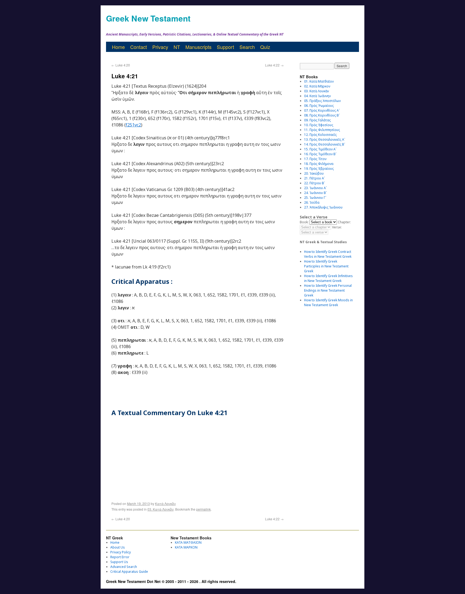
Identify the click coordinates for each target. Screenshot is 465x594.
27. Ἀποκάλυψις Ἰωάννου (323, 207)
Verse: (337, 227)
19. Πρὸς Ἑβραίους (319, 168)
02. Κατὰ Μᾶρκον (317, 86)
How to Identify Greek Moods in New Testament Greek (328, 302)
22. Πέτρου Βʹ (314, 183)
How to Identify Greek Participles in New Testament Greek (326, 266)
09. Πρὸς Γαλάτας (317, 120)
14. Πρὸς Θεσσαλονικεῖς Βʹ (324, 144)
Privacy (160, 46)
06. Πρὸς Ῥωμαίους (319, 105)
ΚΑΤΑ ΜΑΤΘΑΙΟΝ (188, 542)
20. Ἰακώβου (314, 173)
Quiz (265, 46)
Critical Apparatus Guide (129, 571)
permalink (203, 509)
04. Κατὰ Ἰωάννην (317, 96)
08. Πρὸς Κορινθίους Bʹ (322, 115)
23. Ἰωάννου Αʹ (315, 188)
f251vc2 (133, 125)
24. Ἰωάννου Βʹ (315, 192)
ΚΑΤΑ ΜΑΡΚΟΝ (186, 547)
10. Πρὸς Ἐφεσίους (318, 125)
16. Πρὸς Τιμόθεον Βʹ (320, 154)
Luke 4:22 (274, 65)
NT (177, 46)
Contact (138, 46)
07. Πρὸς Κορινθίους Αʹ (322, 110)
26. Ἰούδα (311, 202)
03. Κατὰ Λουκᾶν (160, 509)
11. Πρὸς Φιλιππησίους (322, 130)
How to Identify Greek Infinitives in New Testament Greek (328, 278)
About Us (117, 547)
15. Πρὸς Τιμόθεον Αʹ (320, 149)
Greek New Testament (148, 18)
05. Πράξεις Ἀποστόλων (322, 100)
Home (118, 46)
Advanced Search (123, 566)
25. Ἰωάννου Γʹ (315, 197)
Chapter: (344, 222)
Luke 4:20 (120, 65)
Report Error (119, 557)
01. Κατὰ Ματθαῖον (319, 81)
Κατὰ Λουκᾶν (165, 503)
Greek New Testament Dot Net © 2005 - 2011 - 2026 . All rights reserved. (171, 581)
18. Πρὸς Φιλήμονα (318, 163)
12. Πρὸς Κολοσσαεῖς (320, 134)
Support (225, 46)
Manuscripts (198, 46)
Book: (304, 222)
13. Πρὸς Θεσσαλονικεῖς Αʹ (324, 139)
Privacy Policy (120, 552)
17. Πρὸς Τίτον (315, 159)
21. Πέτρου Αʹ (314, 178)
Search (247, 46)
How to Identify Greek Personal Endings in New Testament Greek (328, 290)
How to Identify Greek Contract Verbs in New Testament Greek (327, 254)
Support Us (119, 562)
